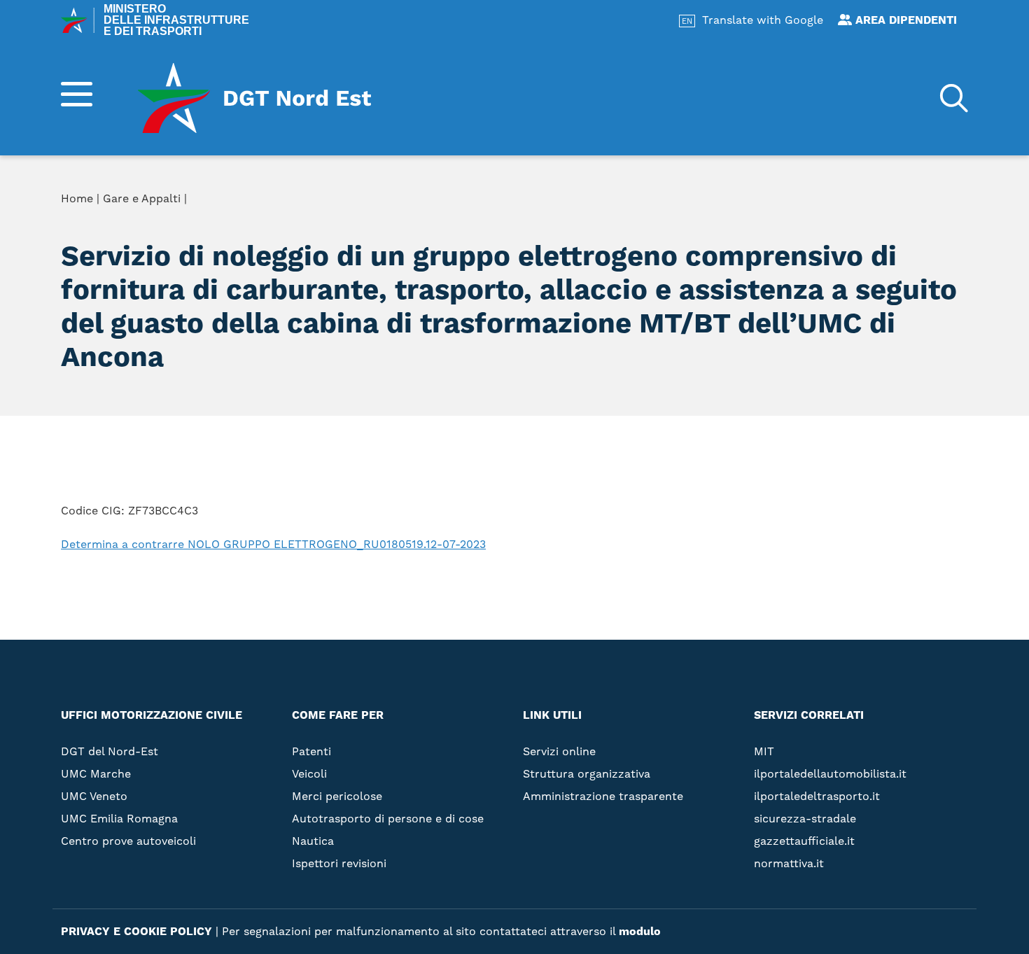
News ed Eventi (707, 291)
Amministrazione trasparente (755, 246)
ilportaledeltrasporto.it (817, 796)
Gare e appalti (704, 269)
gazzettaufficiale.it (804, 841)
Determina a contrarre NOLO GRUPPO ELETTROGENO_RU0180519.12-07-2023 (273, 544)
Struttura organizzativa (739, 224)
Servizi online (704, 202)
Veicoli (309, 773)
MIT (764, 751)
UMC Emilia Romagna (119, 818)
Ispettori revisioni (339, 863)
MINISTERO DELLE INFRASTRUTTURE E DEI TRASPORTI (176, 20)
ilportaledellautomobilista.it (830, 773)
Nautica (313, 841)
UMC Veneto (94, 796)
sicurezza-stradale (805, 818)
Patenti (311, 751)
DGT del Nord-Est (109, 751)
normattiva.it (789, 863)
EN (687, 21)
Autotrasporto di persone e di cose (388, 818)
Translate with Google (762, 20)
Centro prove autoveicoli (128, 841)
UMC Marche (96, 773)
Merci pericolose (337, 796)
